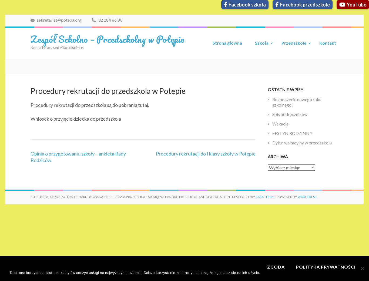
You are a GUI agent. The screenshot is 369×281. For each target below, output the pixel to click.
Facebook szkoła (247, 5)
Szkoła (262, 42)
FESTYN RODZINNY (292, 133)
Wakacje (280, 123)
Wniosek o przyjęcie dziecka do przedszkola (76, 119)
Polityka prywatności (325, 266)
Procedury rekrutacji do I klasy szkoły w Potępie (206, 154)
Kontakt (327, 42)
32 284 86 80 (109, 19)
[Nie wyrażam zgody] (362, 268)
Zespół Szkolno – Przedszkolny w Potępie (107, 39)
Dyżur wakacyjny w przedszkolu (302, 142)
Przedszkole (293, 42)
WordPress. (307, 197)
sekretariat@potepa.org (59, 19)
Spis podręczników (289, 114)
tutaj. (143, 105)
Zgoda (276, 266)
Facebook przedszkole (305, 5)
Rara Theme (265, 197)
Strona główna (227, 42)
